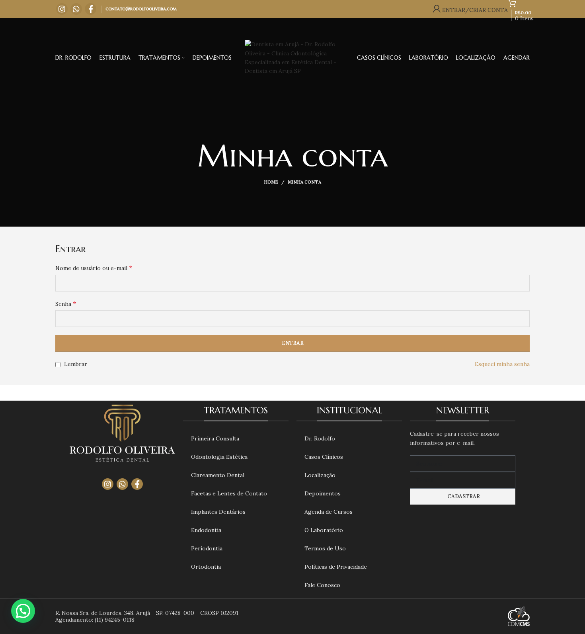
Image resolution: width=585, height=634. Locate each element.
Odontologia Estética (219, 456)
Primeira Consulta (215, 438)
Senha (65, 303)
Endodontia (206, 530)
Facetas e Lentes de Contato (229, 493)
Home (271, 182)
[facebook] (90, 9)
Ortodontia (206, 566)
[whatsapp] (76, 9)
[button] (23, 611)
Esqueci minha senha (502, 364)
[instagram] (62, 9)
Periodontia (206, 548)
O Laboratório (323, 530)
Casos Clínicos (323, 456)
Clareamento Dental (217, 475)
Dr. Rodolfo (319, 438)
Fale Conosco (322, 585)
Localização (319, 475)
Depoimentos (322, 493)
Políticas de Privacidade (335, 566)
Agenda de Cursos (328, 511)
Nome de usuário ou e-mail (93, 268)
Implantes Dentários (218, 511)
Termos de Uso (325, 548)
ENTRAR (293, 343)
